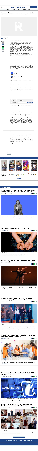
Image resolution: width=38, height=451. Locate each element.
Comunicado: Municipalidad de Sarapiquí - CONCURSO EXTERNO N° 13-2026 (17, 373)
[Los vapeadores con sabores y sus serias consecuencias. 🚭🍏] (26, 165)
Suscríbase (29, 440)
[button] (33, 7)
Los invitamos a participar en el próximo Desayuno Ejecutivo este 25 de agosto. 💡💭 (19, 174)
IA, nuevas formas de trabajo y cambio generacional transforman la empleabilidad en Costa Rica (16, 405)
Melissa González (4, 338)
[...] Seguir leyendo (21, 218)
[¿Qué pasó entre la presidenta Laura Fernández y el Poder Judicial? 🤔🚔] (34, 165)
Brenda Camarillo (4, 407)
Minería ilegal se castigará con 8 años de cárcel (15, 228)
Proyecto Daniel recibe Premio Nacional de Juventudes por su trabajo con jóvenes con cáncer (18, 335)
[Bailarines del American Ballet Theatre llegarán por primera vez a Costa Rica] (19, 276)
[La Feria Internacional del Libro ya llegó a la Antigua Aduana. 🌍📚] (12, 165)
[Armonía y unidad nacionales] (12, 77)
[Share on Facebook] (3, 44)
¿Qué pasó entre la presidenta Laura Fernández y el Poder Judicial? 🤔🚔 (33, 174)
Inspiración (15, 73)
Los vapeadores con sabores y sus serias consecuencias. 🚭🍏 (26, 173)
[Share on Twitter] (3, 46)
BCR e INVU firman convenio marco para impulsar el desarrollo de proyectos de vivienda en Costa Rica (16, 299)
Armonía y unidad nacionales (18, 76)
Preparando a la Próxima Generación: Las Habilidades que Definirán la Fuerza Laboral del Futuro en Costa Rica (18, 191)
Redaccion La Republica (5, 193)
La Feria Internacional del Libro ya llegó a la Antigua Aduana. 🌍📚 (11, 174)
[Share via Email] (3, 49)
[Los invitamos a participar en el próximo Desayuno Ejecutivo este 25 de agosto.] (19, 165)
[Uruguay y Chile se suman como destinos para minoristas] (19, 26)
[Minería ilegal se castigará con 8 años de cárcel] (19, 242)
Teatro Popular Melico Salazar (20, 287)
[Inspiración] (12, 73)
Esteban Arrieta (4, 230)
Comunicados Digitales (5, 376)
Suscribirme (30, 102)
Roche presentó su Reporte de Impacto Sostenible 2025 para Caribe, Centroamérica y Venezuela (4, 174)
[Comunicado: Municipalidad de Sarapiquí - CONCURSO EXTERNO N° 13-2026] (19, 388)
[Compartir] (3, 51)
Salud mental (30, 362)
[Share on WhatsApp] (3, 47)
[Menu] (2, 7)
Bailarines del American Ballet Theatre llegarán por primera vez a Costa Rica (18, 261)
